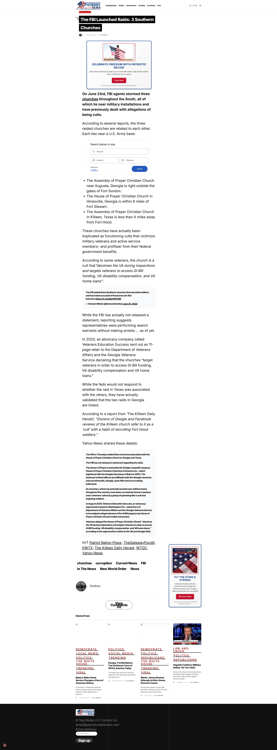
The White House (85, 662)
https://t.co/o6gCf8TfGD (108, 299)
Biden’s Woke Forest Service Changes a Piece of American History (89, 680)
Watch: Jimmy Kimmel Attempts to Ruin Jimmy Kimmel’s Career (153, 680)
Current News (126, 563)
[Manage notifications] (4, 745)
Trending (84, 668)
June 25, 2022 (130, 304)
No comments (103, 35)
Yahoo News (92, 553)
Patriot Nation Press (105, 542)
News (134, 569)
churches (90, 99)
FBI (143, 563)
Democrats (86, 649)
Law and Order (181, 650)
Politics (84, 657)
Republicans (152, 657)
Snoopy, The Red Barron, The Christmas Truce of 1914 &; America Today (120, 666)
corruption (104, 563)
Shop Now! (119, 80)
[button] (193, 5)
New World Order (113, 569)
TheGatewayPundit (139, 542)
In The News (86, 569)
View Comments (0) (119, 605)
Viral (81, 672)
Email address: (86, 729)
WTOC (141, 548)
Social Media (121, 653)
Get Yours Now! (185, 596)
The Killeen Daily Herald (114, 548)
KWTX (87, 548)
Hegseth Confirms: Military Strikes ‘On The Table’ (187, 666)
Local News (87, 653)
